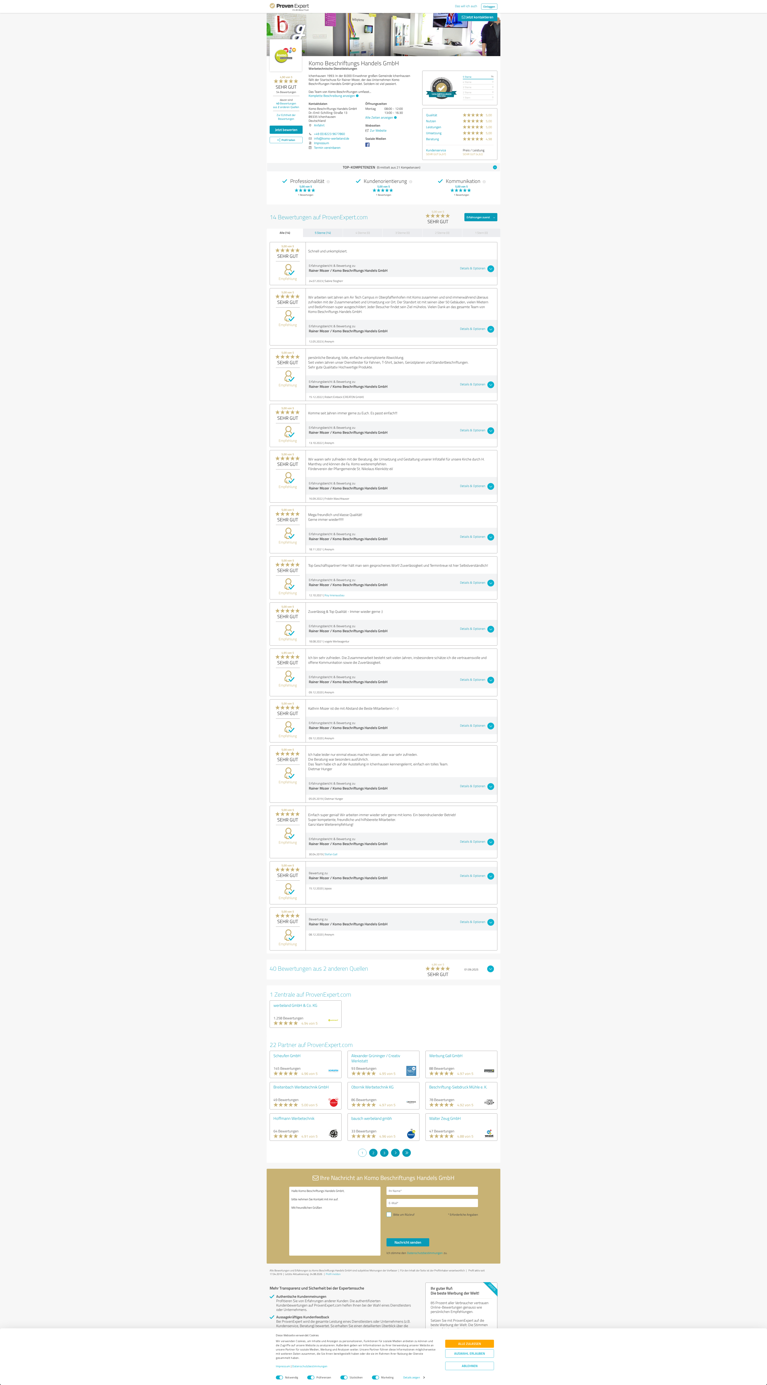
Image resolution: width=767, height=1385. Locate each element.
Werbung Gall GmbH (446, 1055)
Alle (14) (285, 232)
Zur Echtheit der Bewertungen (286, 117)
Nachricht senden (407, 1242)
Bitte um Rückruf (403, 1214)
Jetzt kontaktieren (479, 17)
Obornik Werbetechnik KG (372, 1087)
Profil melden (333, 1274)
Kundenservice (436, 150)
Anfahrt (319, 125)
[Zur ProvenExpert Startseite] (289, 7)
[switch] (310, 1377)
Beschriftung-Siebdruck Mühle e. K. (458, 1087)
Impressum (283, 1366)
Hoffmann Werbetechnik (293, 1118)
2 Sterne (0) (442, 233)
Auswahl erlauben (469, 1353)
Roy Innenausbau (334, 595)
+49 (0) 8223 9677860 (329, 134)
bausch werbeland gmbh (371, 1118)
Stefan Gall (331, 854)
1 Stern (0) (481, 233)
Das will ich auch (466, 6)
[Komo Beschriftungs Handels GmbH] (285, 55)
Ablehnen (470, 1366)
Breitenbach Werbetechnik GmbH (301, 1087)
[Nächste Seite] (395, 1153)
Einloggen (489, 6)
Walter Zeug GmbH (445, 1118)
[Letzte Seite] (406, 1153)
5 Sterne (467, 76)
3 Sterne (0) (402, 233)
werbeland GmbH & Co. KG (295, 1005)
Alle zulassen (469, 1343)
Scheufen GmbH (287, 1055)
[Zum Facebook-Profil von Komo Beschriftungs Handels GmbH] (368, 146)
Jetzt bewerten (286, 129)
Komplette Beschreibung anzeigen (332, 95)
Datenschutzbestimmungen (310, 1366)
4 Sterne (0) (363, 233)
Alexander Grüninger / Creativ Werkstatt (375, 1058)
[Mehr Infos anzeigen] (441, 88)
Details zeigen (411, 1377)
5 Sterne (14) (323, 233)
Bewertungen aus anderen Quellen (286, 105)
